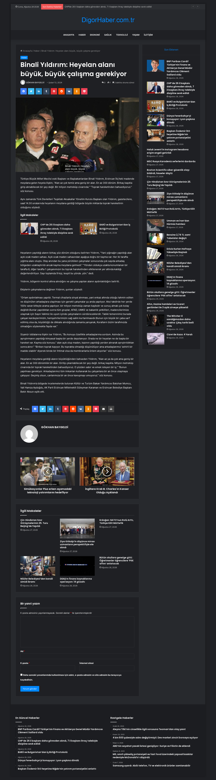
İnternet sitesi (87, 663)
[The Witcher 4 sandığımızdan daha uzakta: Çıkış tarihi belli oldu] (155, 320)
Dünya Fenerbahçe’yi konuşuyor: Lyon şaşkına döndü (181, 119)
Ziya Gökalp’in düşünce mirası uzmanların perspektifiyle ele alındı (77, 544)
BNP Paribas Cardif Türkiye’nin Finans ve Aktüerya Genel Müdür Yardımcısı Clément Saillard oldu (179, 68)
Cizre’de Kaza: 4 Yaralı (179, 334)
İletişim (148, 35)
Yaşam (135, 35)
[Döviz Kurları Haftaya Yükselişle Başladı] (155, 253)
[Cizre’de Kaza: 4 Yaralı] (155, 339)
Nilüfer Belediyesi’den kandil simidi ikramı (36, 580)
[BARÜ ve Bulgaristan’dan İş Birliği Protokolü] (88, 228)
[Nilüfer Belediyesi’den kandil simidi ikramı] (37, 566)
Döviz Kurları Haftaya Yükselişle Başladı (179, 250)
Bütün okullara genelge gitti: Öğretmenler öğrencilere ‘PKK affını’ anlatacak (116, 560)
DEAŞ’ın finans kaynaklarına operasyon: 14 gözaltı (76, 580)
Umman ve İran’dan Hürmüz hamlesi (178, 222)
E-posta (25, 663)
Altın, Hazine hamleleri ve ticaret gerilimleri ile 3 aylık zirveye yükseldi (167, 306)
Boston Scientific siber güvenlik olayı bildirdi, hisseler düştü (168, 171)
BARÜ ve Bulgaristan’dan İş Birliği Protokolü (181, 103)
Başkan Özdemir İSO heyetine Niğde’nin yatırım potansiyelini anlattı (179, 136)
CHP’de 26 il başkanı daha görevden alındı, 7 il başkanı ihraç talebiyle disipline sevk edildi (108, 6)
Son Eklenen (171, 49)
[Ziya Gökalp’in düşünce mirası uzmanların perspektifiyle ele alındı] (77, 528)
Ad (22, 651)
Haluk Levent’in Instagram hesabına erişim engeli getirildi (167, 151)
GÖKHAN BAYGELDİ (35, 82)
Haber (82, 35)
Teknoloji (122, 35)
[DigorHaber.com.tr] (108, 20)
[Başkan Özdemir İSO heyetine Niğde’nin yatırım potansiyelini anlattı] (155, 135)
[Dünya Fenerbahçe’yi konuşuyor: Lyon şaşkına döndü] (155, 120)
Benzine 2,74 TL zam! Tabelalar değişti (178, 236)
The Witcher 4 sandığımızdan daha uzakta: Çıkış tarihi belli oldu (180, 321)
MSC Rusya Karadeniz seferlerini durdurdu (171, 161)
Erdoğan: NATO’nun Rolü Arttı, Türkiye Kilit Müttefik (116, 521)
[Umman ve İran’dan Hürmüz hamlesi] (155, 225)
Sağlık (108, 35)
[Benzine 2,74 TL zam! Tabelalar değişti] (155, 239)
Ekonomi (95, 35)
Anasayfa (68, 35)
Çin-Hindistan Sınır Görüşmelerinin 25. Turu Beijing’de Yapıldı (34, 523)
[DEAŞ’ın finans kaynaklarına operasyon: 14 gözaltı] (77, 566)
